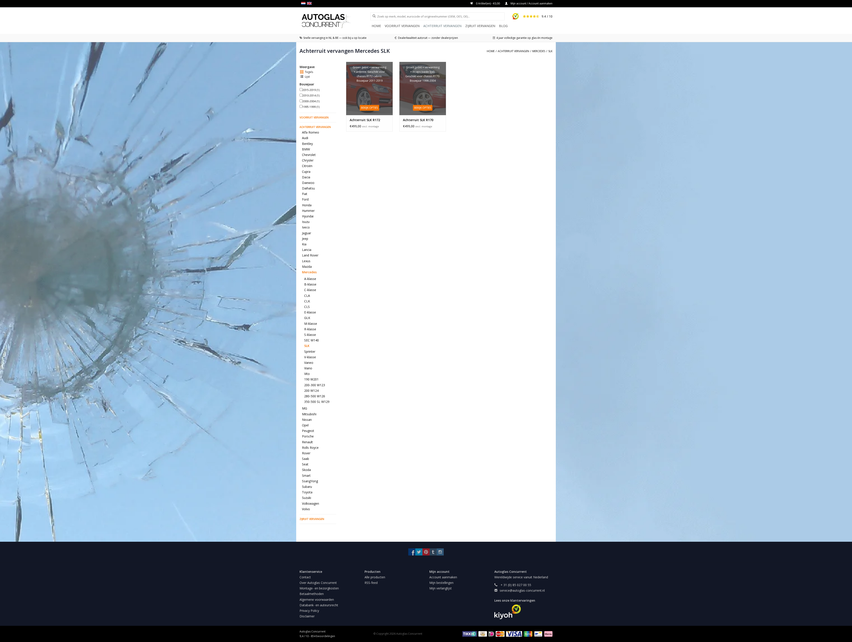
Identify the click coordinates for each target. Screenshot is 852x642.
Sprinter (309, 351)
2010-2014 (311, 95)
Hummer (308, 211)
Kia (304, 244)
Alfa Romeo (310, 132)
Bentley (307, 144)
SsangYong (310, 481)
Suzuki (306, 498)
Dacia (306, 177)
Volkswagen (310, 503)
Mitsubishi (309, 414)
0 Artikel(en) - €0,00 (488, 3)
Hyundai (308, 216)
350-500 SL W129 (316, 402)
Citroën (307, 166)
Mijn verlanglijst (440, 588)
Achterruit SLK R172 (365, 120)
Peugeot (308, 431)
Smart (306, 475)
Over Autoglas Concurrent (318, 583)
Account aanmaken (443, 577)
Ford (305, 199)
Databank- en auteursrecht (319, 605)
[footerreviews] (523, 612)
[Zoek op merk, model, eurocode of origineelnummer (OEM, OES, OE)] (372, 16)
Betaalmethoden (312, 594)
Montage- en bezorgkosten (319, 588)
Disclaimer (307, 616)
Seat (305, 464)
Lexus (306, 261)
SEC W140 (311, 340)
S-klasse (310, 335)
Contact (305, 577)
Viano (308, 368)
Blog (503, 26)
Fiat (304, 194)
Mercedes (309, 272)
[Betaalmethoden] (469, 633)
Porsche (308, 436)
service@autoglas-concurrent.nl (522, 590)
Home (376, 26)
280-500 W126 (314, 396)
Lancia (306, 250)
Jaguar (306, 233)
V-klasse (310, 357)
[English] (310, 3)
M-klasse (310, 323)
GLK (307, 318)
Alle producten (375, 577)
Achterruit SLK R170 (418, 120)
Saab (305, 459)
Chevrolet (309, 155)
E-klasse (310, 312)
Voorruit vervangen (402, 26)
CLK (307, 301)
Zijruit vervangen (480, 26)
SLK (307, 346)
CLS (307, 307)
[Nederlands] (304, 3)
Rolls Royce (310, 447)
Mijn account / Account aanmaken (531, 3)
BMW (306, 149)
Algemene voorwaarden (317, 599)
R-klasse (310, 329)
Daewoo (308, 183)
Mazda (307, 266)
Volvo (306, 509)
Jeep (305, 238)
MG (304, 408)
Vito (307, 374)
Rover (306, 453)
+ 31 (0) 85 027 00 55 (515, 585)
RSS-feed (371, 583)
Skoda (306, 470)
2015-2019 (311, 90)
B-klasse (310, 284)
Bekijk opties (369, 108)
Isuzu (306, 222)
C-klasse (310, 290)
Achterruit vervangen (442, 26)
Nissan (307, 419)
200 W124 (311, 390)
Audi (305, 138)
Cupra (306, 171)
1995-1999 (311, 107)
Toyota (307, 492)
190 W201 (311, 379)
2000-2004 (311, 101)
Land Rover (310, 255)
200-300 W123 (314, 385)
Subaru (307, 486)
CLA (307, 295)
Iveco (306, 227)
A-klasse (310, 279)
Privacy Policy (309, 611)
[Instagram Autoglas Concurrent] (440, 551)
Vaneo (308, 362)
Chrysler (308, 160)
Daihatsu (308, 188)
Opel (305, 425)
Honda (307, 205)
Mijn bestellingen (441, 583)
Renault (307, 442)
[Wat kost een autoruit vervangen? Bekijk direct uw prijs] (335, 21)
